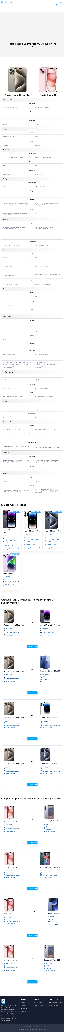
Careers (23, 1011)
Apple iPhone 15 (48, 95)
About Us (24, 1008)
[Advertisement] (32, 29)
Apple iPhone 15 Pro (48, 763)
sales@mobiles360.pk (55, 1003)
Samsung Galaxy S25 (52, 960)
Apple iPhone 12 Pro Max (50, 867)
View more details (14, 549)
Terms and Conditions (40, 1005)
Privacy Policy (38, 1003)
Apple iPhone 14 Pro (48, 717)
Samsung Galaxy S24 (52, 821)
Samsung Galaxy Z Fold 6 (50, 671)
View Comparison (32, 646)
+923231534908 (53, 1005)
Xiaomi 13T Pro (54, 913)
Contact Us (24, 1005)
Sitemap (23, 1014)
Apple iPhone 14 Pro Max (50, 625)
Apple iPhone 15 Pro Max (17, 95)
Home (23, 1003)
